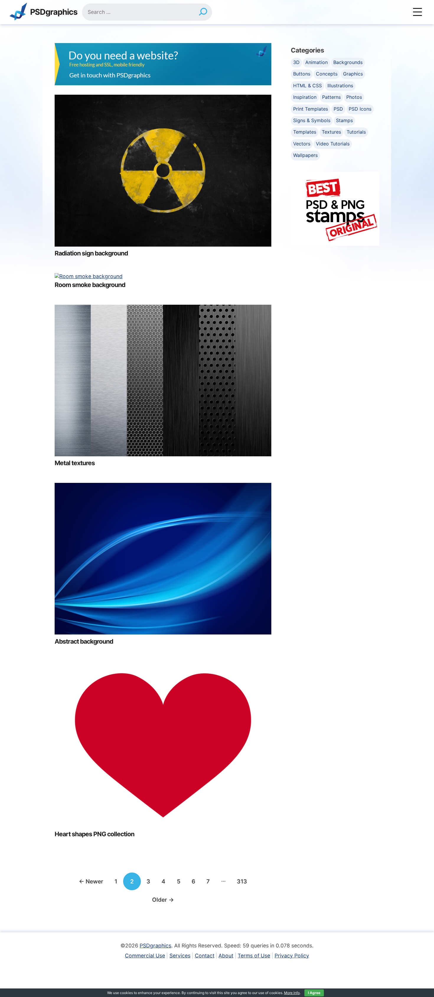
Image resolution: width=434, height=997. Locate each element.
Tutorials (356, 132)
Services (179, 955)
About (225, 955)
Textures (331, 132)
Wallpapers (305, 155)
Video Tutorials (333, 144)
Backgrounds (348, 62)
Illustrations (340, 85)
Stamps (344, 120)
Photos (354, 97)
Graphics (353, 74)
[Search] (203, 12)
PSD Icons (360, 109)
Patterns (331, 97)
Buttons (301, 74)
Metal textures (75, 463)
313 (242, 881)
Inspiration (304, 97)
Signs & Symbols (311, 120)
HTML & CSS (307, 85)
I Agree (314, 993)
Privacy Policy (292, 955)
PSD (338, 109)
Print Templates (310, 109)
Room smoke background (90, 284)
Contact (204, 955)
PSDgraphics (53, 12)
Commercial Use (145, 955)
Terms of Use (254, 955)
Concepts (326, 74)
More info (292, 993)
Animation (316, 62)
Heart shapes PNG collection (94, 834)
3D (296, 62)
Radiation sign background (91, 253)
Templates (304, 132)
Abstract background (84, 641)
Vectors (301, 144)
